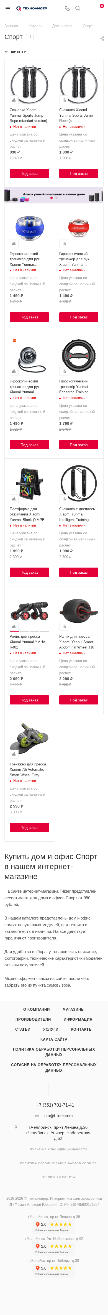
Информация (78, 1019)
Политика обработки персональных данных (54, 1052)
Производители (33, 1019)
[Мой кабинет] (88, 8)
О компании (36, 1009)
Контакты (82, 1029)
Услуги (50, 1029)
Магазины (74, 1009)
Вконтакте (54, 1089)
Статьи (22, 1029)
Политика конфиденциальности (58, 1149)
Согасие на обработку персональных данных (54, 1068)
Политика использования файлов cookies (58, 1163)
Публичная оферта (58, 1177)
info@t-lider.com (58, 1115)
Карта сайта (54, 1039)
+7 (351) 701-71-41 (55, 1105)
